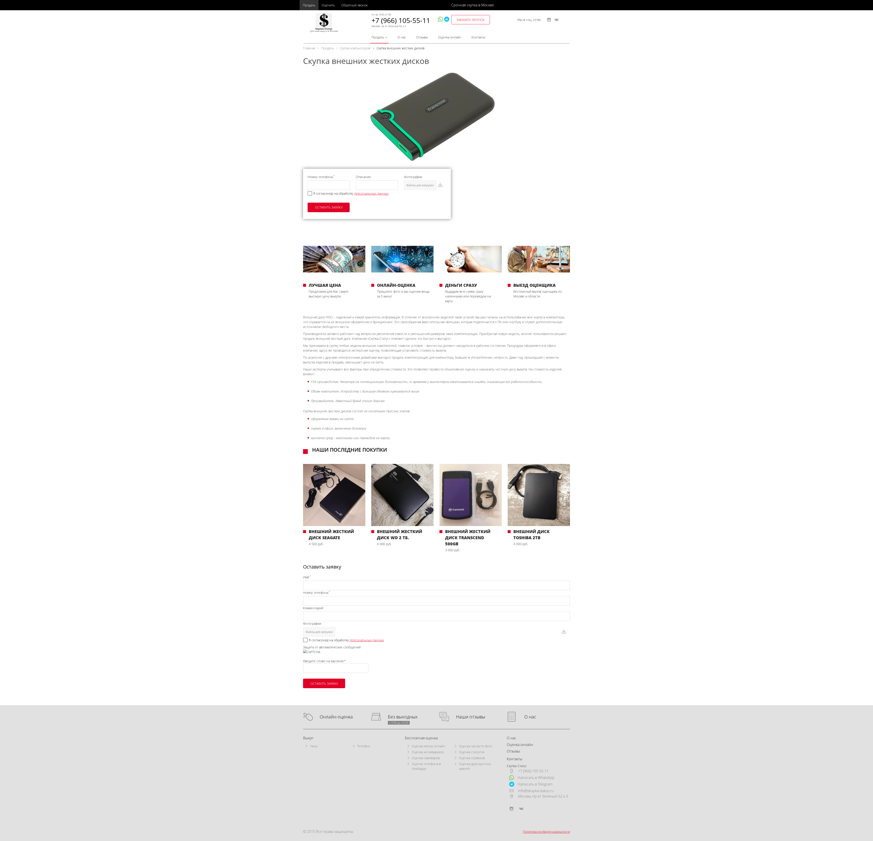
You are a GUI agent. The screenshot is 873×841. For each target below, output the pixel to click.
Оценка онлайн (449, 37)
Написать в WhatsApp (536, 777)
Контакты (478, 37)
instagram (549, 20)
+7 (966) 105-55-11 (400, 20)
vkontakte (556, 20)
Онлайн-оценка (336, 717)
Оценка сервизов (472, 758)
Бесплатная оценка (421, 737)
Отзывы (422, 37)
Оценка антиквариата (428, 752)
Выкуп (308, 737)
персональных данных (371, 193)
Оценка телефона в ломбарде (426, 766)
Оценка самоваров (426, 758)
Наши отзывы (470, 717)
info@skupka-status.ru (536, 790)
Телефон (363, 746)
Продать (309, 5)
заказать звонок (471, 20)
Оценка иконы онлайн (428, 746)
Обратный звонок (354, 5)
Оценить (328, 5)
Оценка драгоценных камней (475, 766)
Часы (313, 746)
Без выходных (403, 717)
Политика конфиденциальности (546, 831)
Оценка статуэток (471, 752)
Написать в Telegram (535, 784)
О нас (401, 37)
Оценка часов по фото (475, 746)
